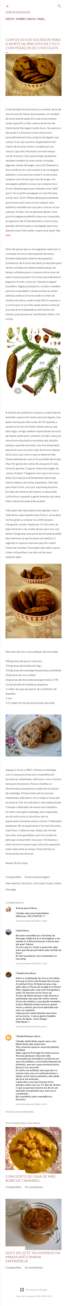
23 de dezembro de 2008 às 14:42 (31, 921)
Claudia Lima (22, 973)
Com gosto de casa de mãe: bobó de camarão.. (30, 1178)
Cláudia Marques (25, 1036)
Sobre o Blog (26, 18)
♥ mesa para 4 (23, 908)
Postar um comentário (19, 1112)
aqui (7, 235)
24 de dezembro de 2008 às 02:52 (31, 1026)
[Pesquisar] (59, 5)
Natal (57, 883)
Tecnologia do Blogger (36, 1289)
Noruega (10, 889)
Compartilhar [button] (13, 876)
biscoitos (26, 883)
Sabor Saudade (17, 12)
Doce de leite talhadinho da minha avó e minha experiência (32, 1257)
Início (9, 18)
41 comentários (34, 1267)
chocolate (39, 883)
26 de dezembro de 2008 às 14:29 (31, 1104)
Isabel (19, 930)
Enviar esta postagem (37, 876)
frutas (49, 883)
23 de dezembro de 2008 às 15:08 (31, 963)
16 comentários (34, 1186)
